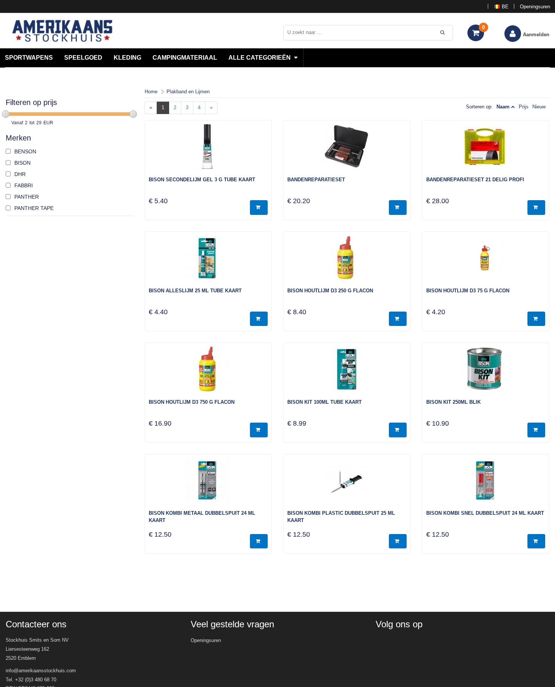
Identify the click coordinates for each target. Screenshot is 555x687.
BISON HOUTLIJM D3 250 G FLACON (330, 290)
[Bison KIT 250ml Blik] (486, 373)
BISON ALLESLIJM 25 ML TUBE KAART (195, 290)
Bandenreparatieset (316, 179)
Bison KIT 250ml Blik (453, 402)
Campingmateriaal (185, 57)
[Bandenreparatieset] (347, 150)
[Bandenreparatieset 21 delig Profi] (486, 150)
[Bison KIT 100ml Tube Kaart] (347, 373)
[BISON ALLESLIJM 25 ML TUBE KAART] (208, 262)
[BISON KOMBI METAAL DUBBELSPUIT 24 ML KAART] (208, 484)
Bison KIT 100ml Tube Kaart (324, 402)
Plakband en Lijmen (188, 91)
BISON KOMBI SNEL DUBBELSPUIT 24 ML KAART (485, 513)
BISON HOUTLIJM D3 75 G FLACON (467, 290)
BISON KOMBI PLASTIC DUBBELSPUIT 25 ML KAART (341, 516)
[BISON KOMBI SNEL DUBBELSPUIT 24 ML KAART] (486, 484)
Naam (503, 107)
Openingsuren (535, 6)
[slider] (5, 114)
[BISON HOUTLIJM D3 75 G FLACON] (486, 262)
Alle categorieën (260, 57)
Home (151, 91)
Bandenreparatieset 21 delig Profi (475, 179)
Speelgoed (83, 57)
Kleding (127, 57)
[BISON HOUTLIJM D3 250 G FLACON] (347, 262)
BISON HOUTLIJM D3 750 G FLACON (191, 402)
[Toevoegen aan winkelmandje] (259, 207)
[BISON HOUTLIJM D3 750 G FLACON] (208, 373)
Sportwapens (29, 57)
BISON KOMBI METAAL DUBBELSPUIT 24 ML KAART (202, 516)
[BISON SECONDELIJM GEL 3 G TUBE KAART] (208, 150)
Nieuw (539, 107)
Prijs (524, 107)
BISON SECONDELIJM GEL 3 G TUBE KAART (202, 179)
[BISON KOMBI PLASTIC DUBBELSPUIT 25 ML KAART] (347, 484)
